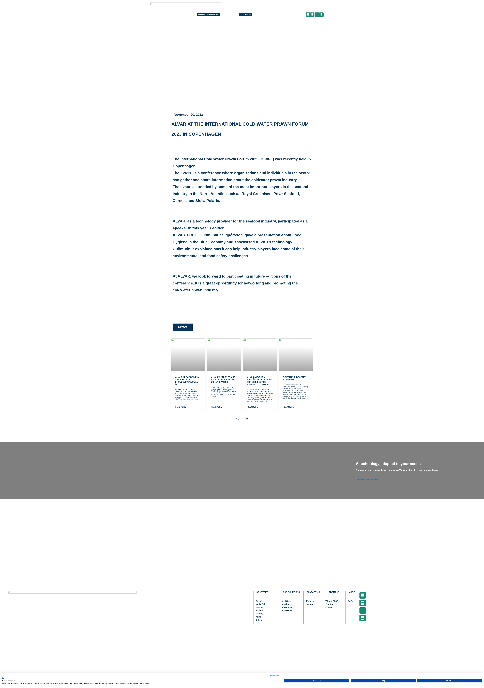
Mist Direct (287, 611)
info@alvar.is (231, 614)
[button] (329, 15)
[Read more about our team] (357, 475)
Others (259, 620)
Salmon (259, 611)
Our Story (330, 604)
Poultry (259, 614)
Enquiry (310, 601)
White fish (260, 604)
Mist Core (286, 601)
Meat (258, 617)
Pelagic (259, 601)
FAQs (350, 601)
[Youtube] (362, 603)
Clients (328, 607)
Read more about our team (367, 479)
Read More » (181, 407)
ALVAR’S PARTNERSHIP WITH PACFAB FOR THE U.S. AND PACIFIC (223, 379)
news (182, 327)
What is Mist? (331, 601)
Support (310, 604)
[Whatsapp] (362, 618)
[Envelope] (362, 610)
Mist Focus (287, 604)
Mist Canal (287, 607)
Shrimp (259, 607)
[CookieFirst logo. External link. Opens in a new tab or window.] (3, 678)
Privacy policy (275, 676)
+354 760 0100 (232, 608)
